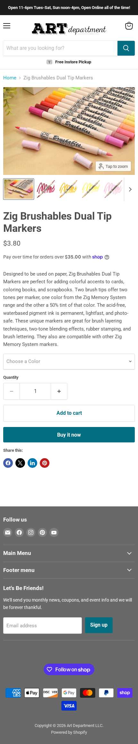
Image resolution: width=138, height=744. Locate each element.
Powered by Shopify (69, 732)
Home (9, 78)
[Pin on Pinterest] (44, 463)
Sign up (99, 625)
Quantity (11, 377)
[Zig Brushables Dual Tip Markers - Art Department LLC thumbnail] (19, 189)
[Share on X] (20, 463)
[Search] (126, 48)
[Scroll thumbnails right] (129, 189)
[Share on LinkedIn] (32, 463)
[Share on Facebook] (8, 463)
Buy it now (69, 435)
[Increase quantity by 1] (59, 391)
